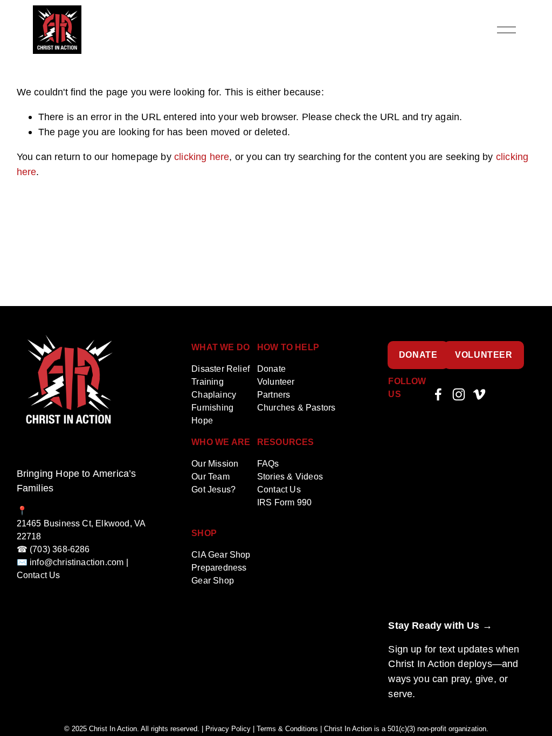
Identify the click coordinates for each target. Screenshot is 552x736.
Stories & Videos (290, 476)
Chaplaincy (213, 394)
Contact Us (279, 489)
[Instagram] (458, 394)
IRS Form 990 (284, 502)
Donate (418, 354)
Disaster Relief (220, 368)
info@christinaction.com (76, 562)
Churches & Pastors (296, 407)
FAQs (268, 463)
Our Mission (214, 463)
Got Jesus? (213, 489)
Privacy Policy (228, 729)
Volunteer (484, 354)
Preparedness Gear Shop (218, 574)
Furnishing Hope (212, 414)
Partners (273, 394)
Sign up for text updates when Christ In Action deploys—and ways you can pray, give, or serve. (453, 671)
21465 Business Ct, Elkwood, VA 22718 (81, 530)
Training (207, 381)
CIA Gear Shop (220, 554)
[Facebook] (438, 394)
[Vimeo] (479, 394)
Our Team (210, 476)
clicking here (201, 156)
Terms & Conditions (287, 729)
